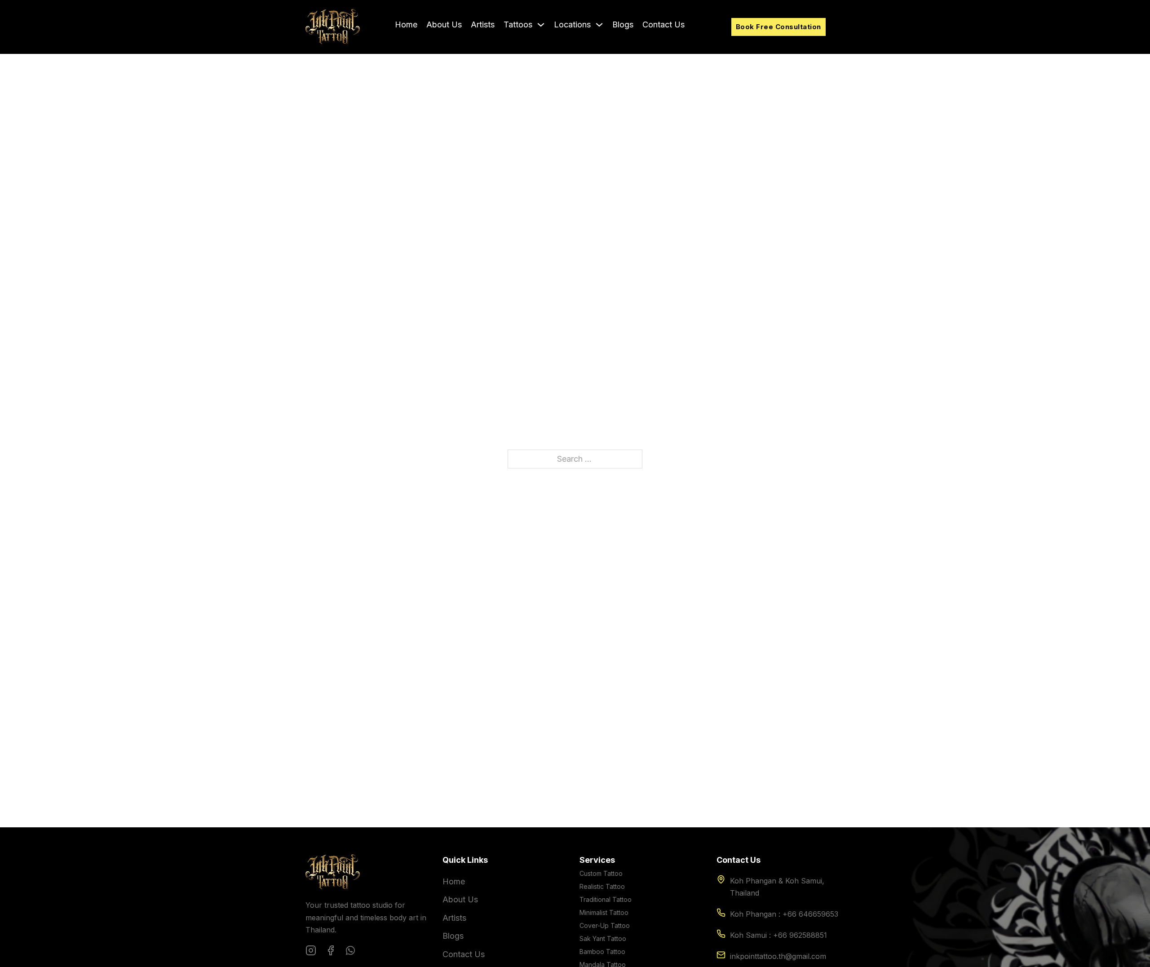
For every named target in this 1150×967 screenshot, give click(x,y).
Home (406, 24)
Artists (483, 24)
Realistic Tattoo (602, 886)
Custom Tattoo (601, 873)
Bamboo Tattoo (602, 951)
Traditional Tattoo (605, 899)
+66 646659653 (809, 914)
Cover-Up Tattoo (604, 925)
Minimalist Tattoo (603, 912)
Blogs (622, 24)
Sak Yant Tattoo (602, 938)
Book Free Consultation (778, 26)
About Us (444, 24)
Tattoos (518, 24)
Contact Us (663, 24)
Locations (572, 24)
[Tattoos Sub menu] (541, 25)
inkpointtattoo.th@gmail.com (778, 956)
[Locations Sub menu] (599, 25)
